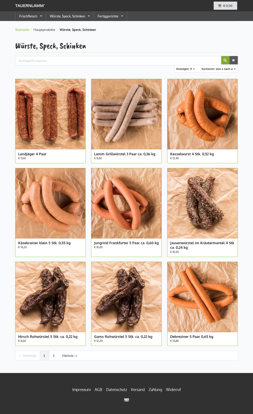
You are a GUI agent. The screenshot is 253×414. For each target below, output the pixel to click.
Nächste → (69, 355)
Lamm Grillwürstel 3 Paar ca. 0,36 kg (124, 154)
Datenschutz (116, 389)
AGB (98, 389)
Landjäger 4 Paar (32, 154)
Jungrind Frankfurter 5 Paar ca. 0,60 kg (126, 243)
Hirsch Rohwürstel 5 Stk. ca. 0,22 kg (47, 336)
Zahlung (155, 389)
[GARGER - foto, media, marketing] (126, 399)
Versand (138, 389)
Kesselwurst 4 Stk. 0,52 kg (192, 154)
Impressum (81, 389)
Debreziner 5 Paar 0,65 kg (191, 336)
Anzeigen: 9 (184, 69)
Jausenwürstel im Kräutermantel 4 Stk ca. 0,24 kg (202, 245)
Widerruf (173, 389)
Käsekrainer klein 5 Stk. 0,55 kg (44, 243)
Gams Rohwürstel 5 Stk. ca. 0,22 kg (123, 336)
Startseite (22, 30)
